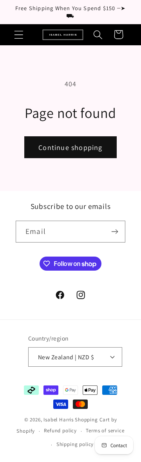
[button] (19, 34)
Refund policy (60, 430)
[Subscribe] (114, 232)
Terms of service (105, 430)
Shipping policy (75, 444)
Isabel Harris (58, 419)
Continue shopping (70, 147)
